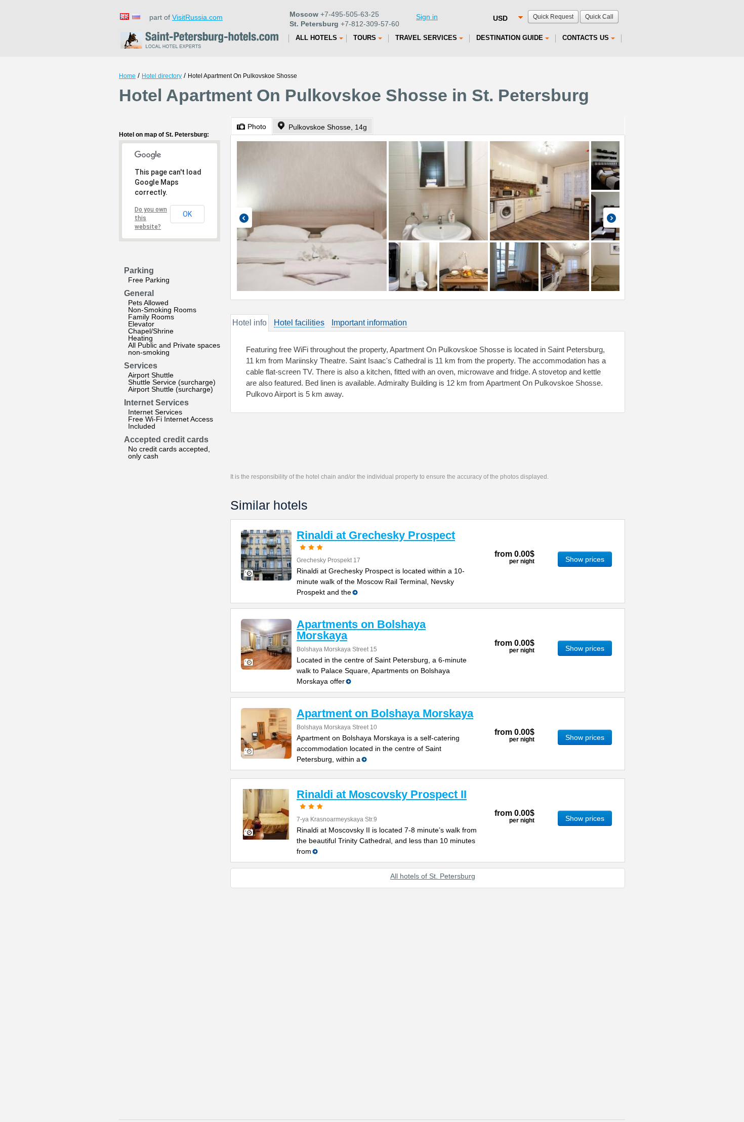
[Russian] (136, 16)
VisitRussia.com (197, 17)
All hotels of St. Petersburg (432, 876)
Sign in (427, 17)
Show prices (584, 559)
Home (127, 75)
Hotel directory (162, 75)
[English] (124, 16)
